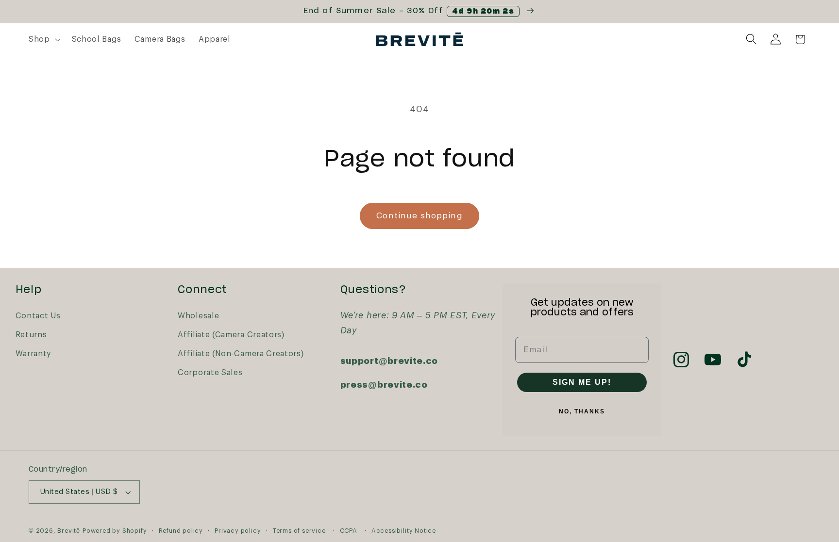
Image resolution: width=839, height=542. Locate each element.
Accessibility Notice (403, 531)
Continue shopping (419, 216)
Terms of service (299, 531)
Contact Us (38, 316)
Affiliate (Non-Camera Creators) (240, 354)
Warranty (34, 354)
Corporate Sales (210, 373)
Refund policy (181, 531)
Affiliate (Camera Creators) (231, 335)
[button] (43, 39)
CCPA (348, 531)
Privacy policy (238, 531)
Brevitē (68, 531)
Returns (31, 335)
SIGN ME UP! (582, 382)
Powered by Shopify (115, 531)
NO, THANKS (582, 411)
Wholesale (198, 316)
